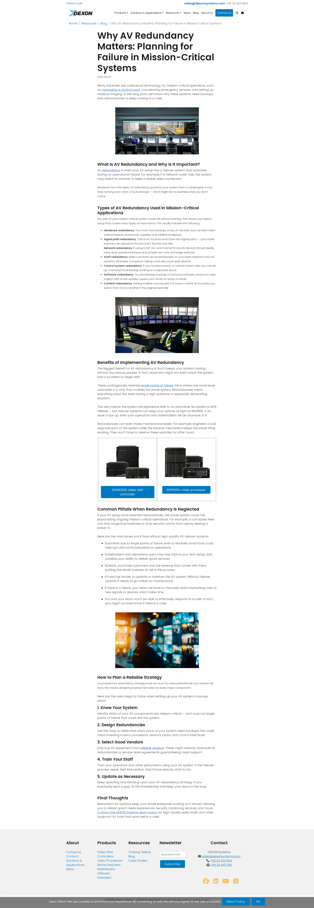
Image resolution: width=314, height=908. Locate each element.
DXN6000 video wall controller (127, 492)
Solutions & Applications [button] (146, 13)
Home (73, 23)
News (187, 13)
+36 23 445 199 (221, 865)
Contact (72, 856)
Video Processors (109, 861)
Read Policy (236, 901)
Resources (88, 23)
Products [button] (120, 13)
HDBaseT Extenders (104, 875)
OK (258, 901)
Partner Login (74, 3)
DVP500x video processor (186, 490)
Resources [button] (172, 13)
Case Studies (137, 861)
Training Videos (139, 852)
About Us (207, 13)
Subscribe (172, 864)
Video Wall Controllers (105, 854)
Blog (196, 13)
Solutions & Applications (75, 863)
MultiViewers (106, 869)
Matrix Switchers (109, 865)
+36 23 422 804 (237, 3)
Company (73, 852)
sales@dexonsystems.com (204, 3)
